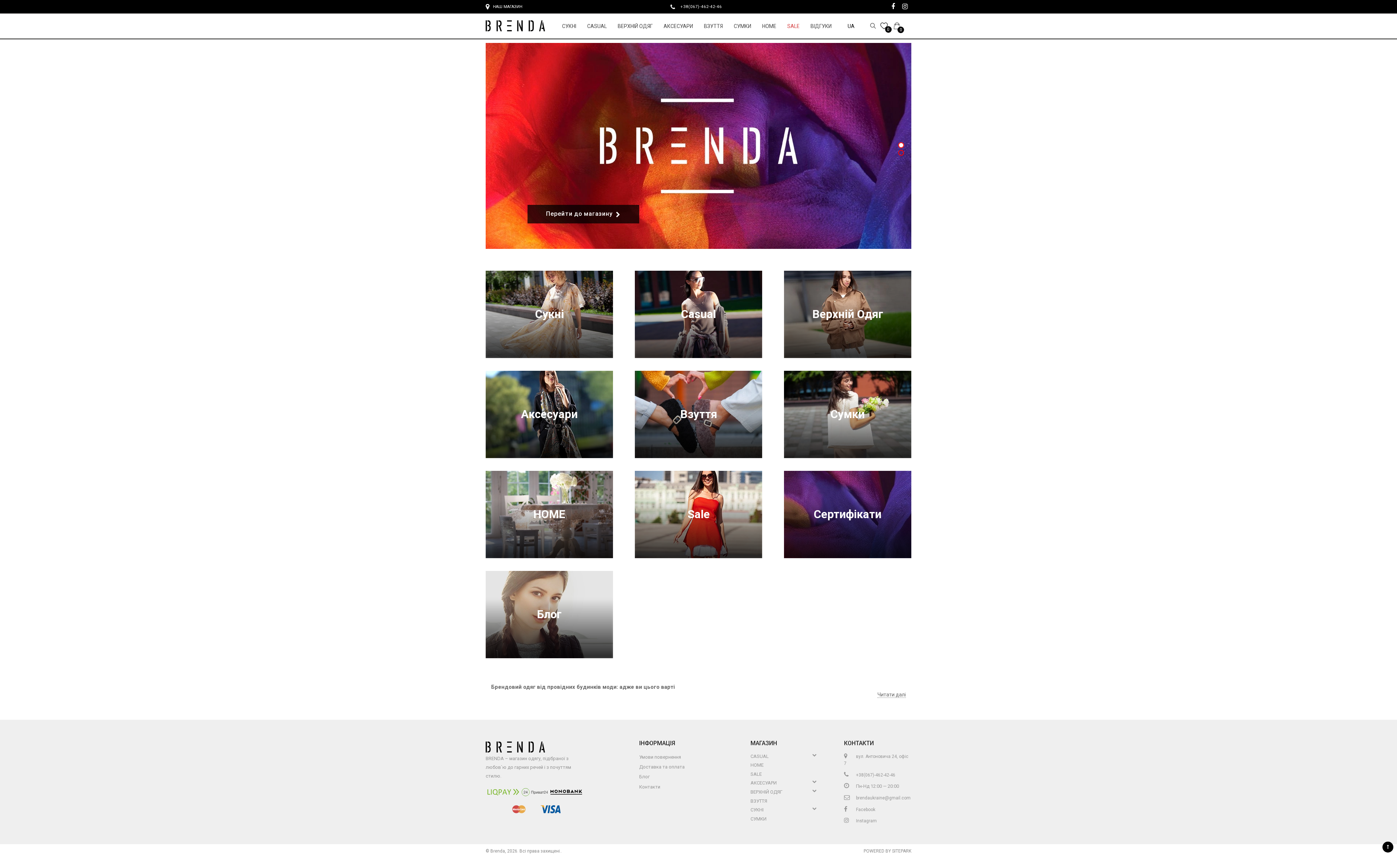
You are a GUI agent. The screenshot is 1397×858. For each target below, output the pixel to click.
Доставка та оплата (662, 767)
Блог (549, 614)
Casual (597, 26)
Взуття (713, 26)
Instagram (866, 820)
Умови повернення (660, 757)
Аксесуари (678, 26)
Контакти (649, 787)
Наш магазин (507, 6)
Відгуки (821, 26)
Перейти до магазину (579, 213)
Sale (793, 26)
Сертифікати (847, 514)
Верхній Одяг (635, 26)
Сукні (569, 26)
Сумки (742, 26)
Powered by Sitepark (887, 851)
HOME (769, 26)
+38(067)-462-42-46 (704, 6)
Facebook (865, 809)
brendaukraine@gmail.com (883, 798)
